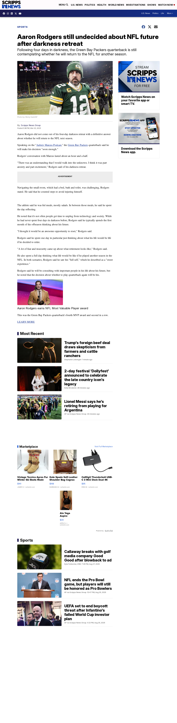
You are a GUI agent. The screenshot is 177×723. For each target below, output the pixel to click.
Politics (90, 4)
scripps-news (12, 13)
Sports (22, 27)
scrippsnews (4, 13)
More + (170, 13)
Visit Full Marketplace (104, 447)
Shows (151, 4)
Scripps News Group (31, 125)
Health (101, 4)
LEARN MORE (26, 321)
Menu (62, 5)
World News (116, 4)
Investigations (135, 4)
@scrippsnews (21, 13)
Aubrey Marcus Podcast (48, 145)
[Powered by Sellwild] (109, 531)
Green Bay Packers (78, 145)
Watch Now (166, 4)
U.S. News (77, 4)
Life (162, 13)
